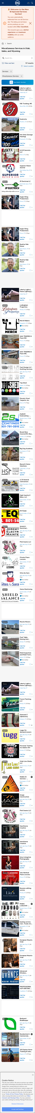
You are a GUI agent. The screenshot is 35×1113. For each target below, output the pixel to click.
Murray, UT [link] (22, 309)
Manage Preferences (17, 1104)
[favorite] (30, 99)
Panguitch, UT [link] (23, 323)
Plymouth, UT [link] (23, 139)
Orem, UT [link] (22, 154)
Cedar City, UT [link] (23, 92)
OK (33, 1075)
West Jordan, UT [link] (24, 499)
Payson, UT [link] (23, 1054)
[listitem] (17, 93)
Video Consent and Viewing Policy (16, 1097)
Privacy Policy (18, 1094)
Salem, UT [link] (22, 657)
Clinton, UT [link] (23, 436)
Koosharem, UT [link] (24, 451)
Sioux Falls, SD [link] (24, 106)
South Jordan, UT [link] (24, 513)
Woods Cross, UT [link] (24, 418)
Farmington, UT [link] (24, 781)
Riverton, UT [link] (23, 122)
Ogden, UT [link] (22, 385)
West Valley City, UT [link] (25, 170)
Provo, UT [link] (22, 201)
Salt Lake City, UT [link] (24, 372)
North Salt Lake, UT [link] (25, 184)
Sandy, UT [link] (22, 642)
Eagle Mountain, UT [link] (25, 484)
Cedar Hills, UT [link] (24, 468)
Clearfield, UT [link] (23, 991)
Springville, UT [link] (24, 926)
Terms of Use (10, 1094)
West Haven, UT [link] (24, 249)
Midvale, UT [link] (23, 719)
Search (9, 43)
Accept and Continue (17, 1109)
